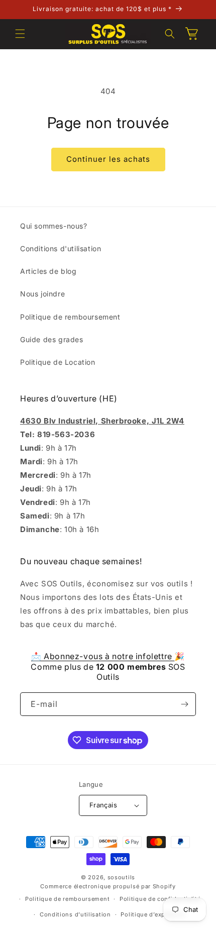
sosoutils (121, 877)
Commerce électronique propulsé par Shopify (107, 886)
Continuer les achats (108, 159)
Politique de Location (57, 362)
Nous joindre (42, 293)
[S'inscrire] (184, 704)
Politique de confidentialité (160, 898)
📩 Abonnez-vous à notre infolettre (102, 656)
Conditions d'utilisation (60, 248)
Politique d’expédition (153, 914)
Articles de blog (48, 271)
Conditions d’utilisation (75, 914)
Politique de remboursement (70, 317)
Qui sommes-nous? (53, 226)
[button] (20, 34)
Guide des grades (51, 339)
